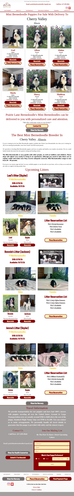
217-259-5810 (65, 4)
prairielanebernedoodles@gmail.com (20, 443)
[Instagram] (67, 8)
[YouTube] (70, 8)
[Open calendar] (67, 458)
